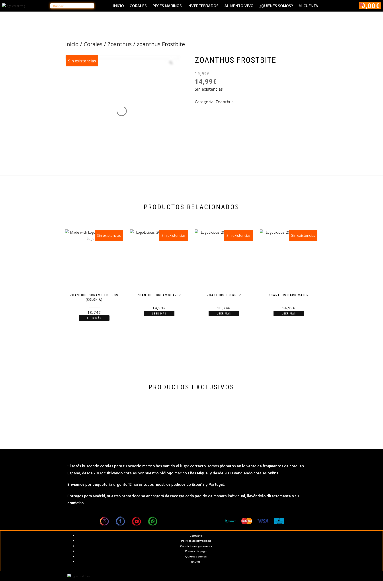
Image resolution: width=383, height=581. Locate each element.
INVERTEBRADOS (203, 6)
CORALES (138, 6)
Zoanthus (119, 44)
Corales (93, 44)
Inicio (71, 44)
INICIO (118, 6)
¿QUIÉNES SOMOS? (276, 6)
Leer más (94, 318)
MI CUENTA (308, 6)
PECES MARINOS (167, 6)
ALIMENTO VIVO (239, 6)
